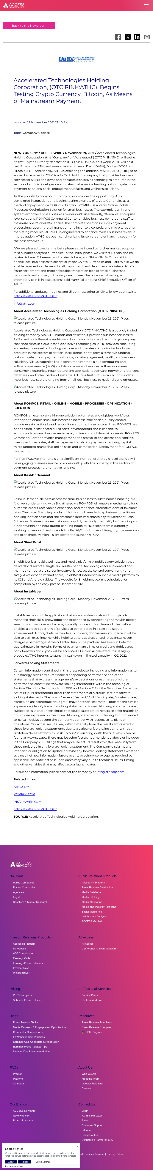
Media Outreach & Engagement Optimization (39, 1027)
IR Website (19, 948)
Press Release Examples (96, 1027)
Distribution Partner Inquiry (97, 1139)
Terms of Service (94, 1154)
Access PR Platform (93, 882)
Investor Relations (92, 1083)
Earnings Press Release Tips (30, 1046)
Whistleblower (21, 972)
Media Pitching (90, 897)
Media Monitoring (92, 901)
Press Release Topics (25, 1022)
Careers (86, 1088)
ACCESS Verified (92, 921)
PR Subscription (22, 995)
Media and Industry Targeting (99, 906)
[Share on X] (128, 37)
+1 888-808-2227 (92, 1115)
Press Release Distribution (97, 887)
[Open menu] (146, 5)
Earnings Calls (21, 958)
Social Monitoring (92, 911)
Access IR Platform (24, 943)
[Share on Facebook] (118, 37)
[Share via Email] (147, 37)
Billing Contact (90, 1134)
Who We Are (89, 1073)
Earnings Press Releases (28, 963)
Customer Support (92, 1125)
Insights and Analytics (94, 916)
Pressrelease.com (23, 1120)
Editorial (86, 1130)
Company (18, 1083)
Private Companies (24, 887)
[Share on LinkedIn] (137, 37)
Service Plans (90, 995)
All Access (87, 943)
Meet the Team (90, 1078)
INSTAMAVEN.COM (27, 801)
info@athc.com (25, 303)
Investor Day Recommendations (32, 1051)
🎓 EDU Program (92, 1032)
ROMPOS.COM (24, 794)
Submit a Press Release (27, 999)
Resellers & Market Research (30, 901)
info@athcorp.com (110, 772)
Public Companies (23, 882)
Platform (18, 1078)
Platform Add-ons (92, 999)
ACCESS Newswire (24, 1110)
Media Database (91, 892)
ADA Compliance (23, 953)
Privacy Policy (115, 1154)
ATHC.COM (21, 787)
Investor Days (21, 967)
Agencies (18, 892)
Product (17, 1073)
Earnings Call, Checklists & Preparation (36, 1041)
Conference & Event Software (99, 948)
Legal (16, 897)
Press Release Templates (97, 1022)
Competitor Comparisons (28, 1032)
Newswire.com (21, 1115)
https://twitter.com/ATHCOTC (35, 296)
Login (85, 1110)
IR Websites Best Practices (29, 1036)
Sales (85, 1120)
